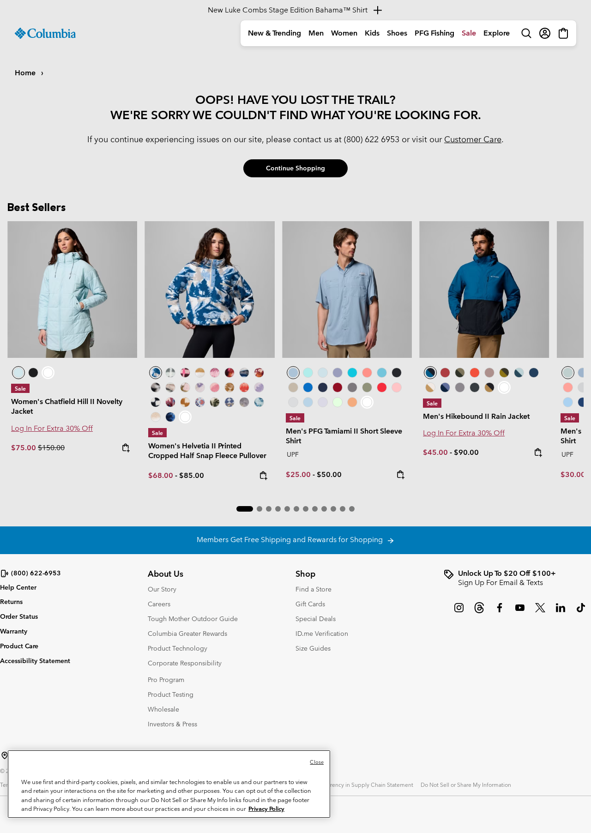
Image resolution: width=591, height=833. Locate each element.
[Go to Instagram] (459, 612)
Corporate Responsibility (185, 663)
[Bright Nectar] (352, 402)
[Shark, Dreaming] (244, 402)
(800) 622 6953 (371, 139)
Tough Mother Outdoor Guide (193, 619)
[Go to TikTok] (581, 612)
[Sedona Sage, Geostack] (170, 372)
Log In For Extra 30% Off (52, 428)
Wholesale (163, 709)
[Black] (396, 372)
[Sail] (308, 402)
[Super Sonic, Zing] (474, 372)
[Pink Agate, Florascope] (185, 387)
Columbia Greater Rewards (187, 633)
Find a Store (314, 589)
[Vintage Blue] (381, 372)
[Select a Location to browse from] (4, 755)
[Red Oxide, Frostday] (259, 372)
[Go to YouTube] (520, 612)
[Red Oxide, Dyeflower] (229, 372)
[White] (322, 402)
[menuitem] (274, 33)
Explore (496, 33)
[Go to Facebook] (499, 612)
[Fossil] (293, 387)
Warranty (13, 631)
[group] (517, 578)
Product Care (19, 646)
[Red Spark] (381, 387)
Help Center (18, 588)
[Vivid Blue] (308, 387)
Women (344, 33)
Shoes (397, 33)
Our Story (162, 589)
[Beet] (337, 387)
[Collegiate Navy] (322, 387)
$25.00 (298, 474)
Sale (469, 33)
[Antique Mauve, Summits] (214, 372)
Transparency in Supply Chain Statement (362, 784)
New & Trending (274, 33)
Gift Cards (310, 604)
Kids (372, 33)
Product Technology (177, 648)
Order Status (19, 616)
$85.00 (191, 475)
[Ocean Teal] (352, 372)
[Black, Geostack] (155, 402)
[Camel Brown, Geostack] (185, 402)
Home (26, 72)
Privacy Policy (266, 809)
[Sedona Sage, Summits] (170, 387)
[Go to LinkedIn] (560, 612)
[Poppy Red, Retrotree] (244, 387)
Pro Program (166, 680)
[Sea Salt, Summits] (199, 372)
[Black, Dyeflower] (155, 387)
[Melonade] (367, 372)
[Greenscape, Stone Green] (459, 372)
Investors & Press (172, 724)
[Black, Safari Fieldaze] (33, 372)
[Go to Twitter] (540, 612)
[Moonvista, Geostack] (185, 372)
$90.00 (466, 452)
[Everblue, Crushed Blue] (519, 372)
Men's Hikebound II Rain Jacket (476, 416)
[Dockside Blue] (347, 289)
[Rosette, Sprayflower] (214, 387)
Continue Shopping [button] (295, 168)
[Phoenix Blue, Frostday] (209, 289)
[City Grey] (352, 387)
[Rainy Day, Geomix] (199, 402)
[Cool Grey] (293, 402)
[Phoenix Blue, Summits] (244, 372)
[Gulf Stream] (308, 372)
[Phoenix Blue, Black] (484, 289)
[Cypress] (367, 387)
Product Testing (170, 694)
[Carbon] (582, 402)
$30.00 (573, 474)
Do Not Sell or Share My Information (466, 784)
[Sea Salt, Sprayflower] (155, 416)
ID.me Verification (322, 633)
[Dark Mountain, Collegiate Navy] (445, 387)
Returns (11, 602)
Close (317, 762)
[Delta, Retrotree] (229, 387)
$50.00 (329, 474)
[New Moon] (337, 372)
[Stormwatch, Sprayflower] (259, 387)
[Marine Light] (322, 372)
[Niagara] (567, 372)
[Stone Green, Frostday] (214, 402)
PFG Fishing (434, 33)
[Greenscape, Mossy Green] (504, 372)
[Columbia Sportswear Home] (45, 33)
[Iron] (489, 372)
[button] (244, 509)
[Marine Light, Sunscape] (259, 402)
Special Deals (316, 619)
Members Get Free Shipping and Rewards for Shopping (291, 539)
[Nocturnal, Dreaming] (170, 416)
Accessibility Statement (35, 661)
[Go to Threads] (479, 612)
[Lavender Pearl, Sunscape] (199, 387)
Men (316, 33)
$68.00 (160, 475)
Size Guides (313, 648)
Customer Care (472, 139)
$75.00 (24, 447)
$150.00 (51, 447)
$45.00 (435, 452)
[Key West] (337, 402)
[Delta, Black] (489, 387)
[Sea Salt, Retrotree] (229, 402)
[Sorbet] (396, 387)
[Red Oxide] (445, 372)
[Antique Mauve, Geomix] (170, 402)
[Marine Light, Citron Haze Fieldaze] (72, 289)
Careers (159, 604)
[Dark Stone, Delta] (430, 387)
